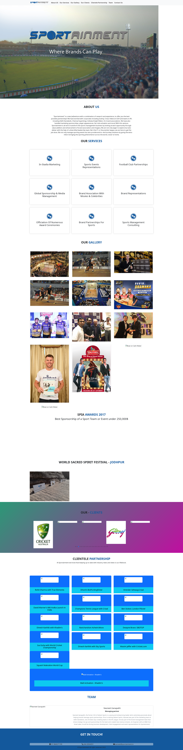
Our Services (64, 3)
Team (111, 3)
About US (54, 3)
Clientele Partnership (99, 3)
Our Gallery (75, 3)
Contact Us (118, 3)
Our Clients (85, 3)
